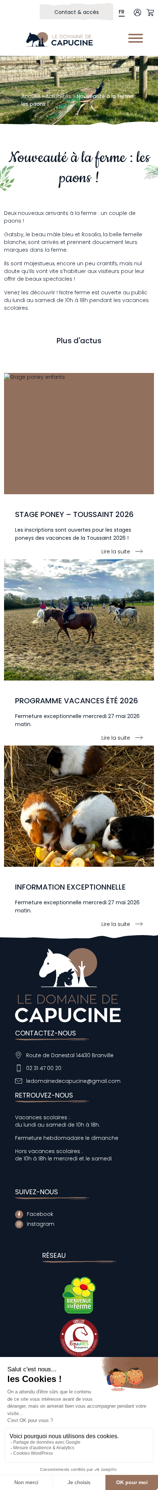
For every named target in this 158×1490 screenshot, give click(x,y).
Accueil (30, 96)
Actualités (58, 96)
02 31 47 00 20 (43, 1068)
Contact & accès (76, 12)
